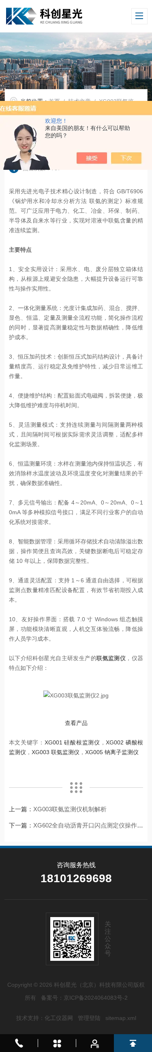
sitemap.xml (120, 1018)
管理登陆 (89, 1018)
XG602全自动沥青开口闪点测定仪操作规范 (91, 825)
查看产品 (76, 723)
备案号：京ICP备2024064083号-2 (84, 997)
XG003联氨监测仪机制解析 (70, 809)
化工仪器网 (59, 1018)
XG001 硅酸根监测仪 (72, 742)
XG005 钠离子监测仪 (112, 752)
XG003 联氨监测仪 (55, 752)
